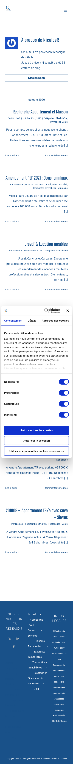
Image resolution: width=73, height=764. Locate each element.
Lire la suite (11, 155)
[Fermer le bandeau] (67, 310)
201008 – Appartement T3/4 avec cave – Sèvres (37, 514)
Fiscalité (63, 184)
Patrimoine (62, 188)
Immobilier (55, 122)
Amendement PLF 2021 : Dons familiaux (36, 178)
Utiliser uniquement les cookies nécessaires (36, 450)
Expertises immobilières (14, 703)
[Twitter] (10, 639)
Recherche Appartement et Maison (40, 112)
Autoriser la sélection (36, 440)
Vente (65, 122)
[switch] (64, 392)
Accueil (9, 663)
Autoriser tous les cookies (36, 430)
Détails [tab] (32, 320)
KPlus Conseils (60, 758)
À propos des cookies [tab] (55, 320)
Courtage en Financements (15, 724)
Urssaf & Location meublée (46, 244)
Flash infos (61, 118)
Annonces (10, 732)
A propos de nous (13, 671)
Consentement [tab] (13, 320)
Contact (9, 678)
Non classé (62, 250)
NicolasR (15, 118)
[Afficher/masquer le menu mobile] (66, 10)
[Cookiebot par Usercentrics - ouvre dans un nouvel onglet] (45, 310)
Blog (13, 737)
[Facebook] (14, 647)
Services (9, 684)
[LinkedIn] (18, 639)
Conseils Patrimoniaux (13, 692)
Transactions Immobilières (14, 713)
